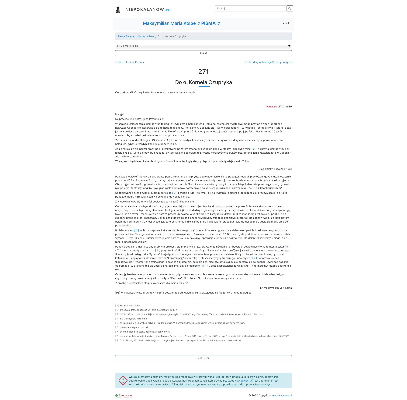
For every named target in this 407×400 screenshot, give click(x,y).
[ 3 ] (174, 192)
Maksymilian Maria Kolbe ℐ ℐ (181, 23)
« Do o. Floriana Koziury (129, 62)
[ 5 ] (287, 246)
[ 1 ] (171, 140)
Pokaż (203, 53)
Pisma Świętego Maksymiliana (136, 36)
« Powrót (203, 358)
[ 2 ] (253, 148)
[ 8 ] (203, 265)
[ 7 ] (254, 258)
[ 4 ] (136, 230)
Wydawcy (243, 380)
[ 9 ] (185, 278)
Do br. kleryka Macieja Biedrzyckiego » (268, 62)
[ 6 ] (157, 250)
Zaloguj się (125, 395)
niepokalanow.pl (282, 395)
